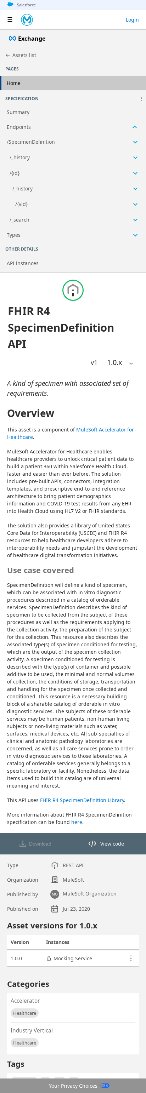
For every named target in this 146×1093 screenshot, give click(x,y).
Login (132, 19)
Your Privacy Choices (73, 1085)
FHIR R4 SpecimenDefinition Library (82, 800)
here (76, 822)
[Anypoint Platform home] (27, 20)
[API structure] (73, 173)
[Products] (10, 20)
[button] (141, 99)
